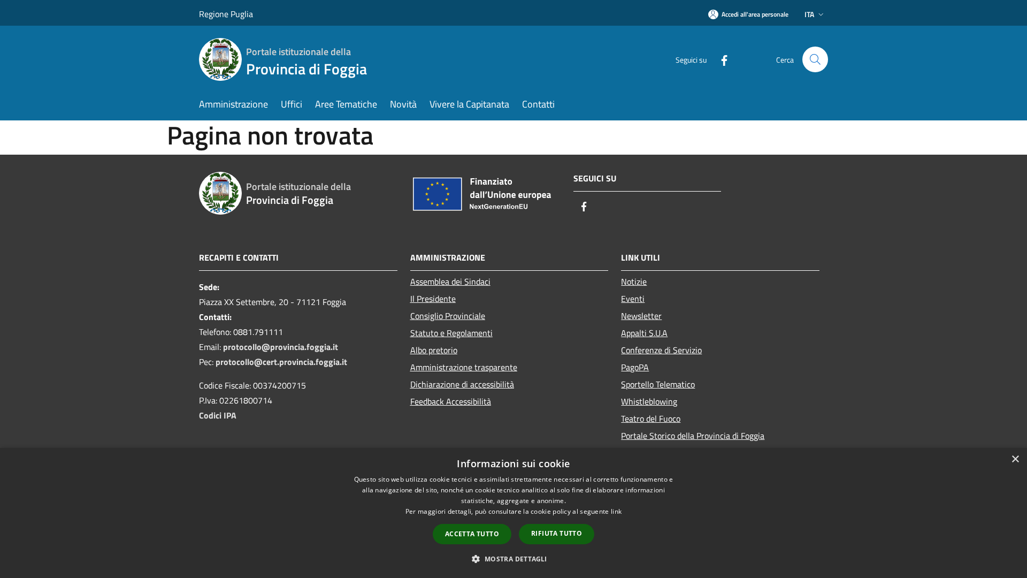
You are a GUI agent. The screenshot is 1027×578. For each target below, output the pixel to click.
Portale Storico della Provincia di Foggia (692, 435)
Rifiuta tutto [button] (556, 533)
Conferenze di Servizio (661, 350)
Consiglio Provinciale (447, 315)
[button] (513, 558)
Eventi (633, 298)
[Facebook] (720, 59)
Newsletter (641, 315)
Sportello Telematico (658, 384)
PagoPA (635, 367)
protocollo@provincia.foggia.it (280, 346)
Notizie (634, 281)
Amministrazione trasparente (463, 367)
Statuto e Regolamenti (451, 332)
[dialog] (513, 513)
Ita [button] (809, 14)
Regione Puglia (226, 13)
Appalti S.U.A (644, 332)
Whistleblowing (649, 401)
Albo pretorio (433, 350)
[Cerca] (815, 59)
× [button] (1015, 459)
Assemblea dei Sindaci (450, 281)
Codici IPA (217, 415)
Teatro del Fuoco (650, 418)
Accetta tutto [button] (472, 533)
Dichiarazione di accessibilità (462, 384)
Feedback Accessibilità (450, 401)
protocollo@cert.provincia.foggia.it (281, 361)
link (616, 511)
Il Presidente (433, 298)
